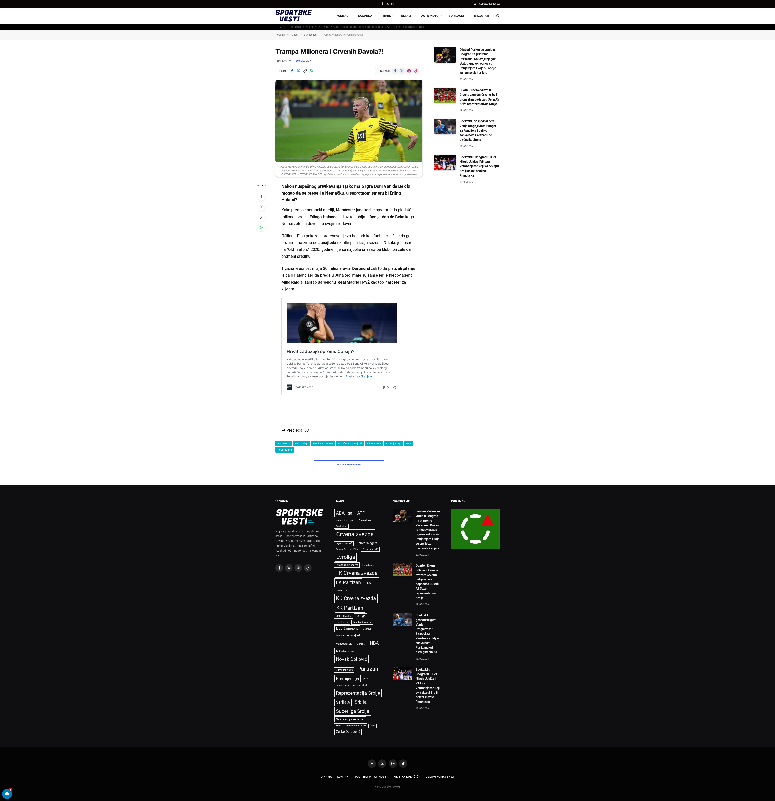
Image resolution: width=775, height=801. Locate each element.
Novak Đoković (351, 659)
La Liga (361, 616)
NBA (374, 643)
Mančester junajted (350, 443)
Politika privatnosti (371, 776)
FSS (368, 583)
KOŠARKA (365, 16)
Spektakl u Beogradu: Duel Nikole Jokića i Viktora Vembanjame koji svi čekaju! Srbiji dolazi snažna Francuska (479, 166)
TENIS (386, 16)
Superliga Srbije (352, 711)
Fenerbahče (368, 565)
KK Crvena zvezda (356, 598)
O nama (326, 776)
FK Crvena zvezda (357, 573)
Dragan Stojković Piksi (347, 549)
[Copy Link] (305, 71)
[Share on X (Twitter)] (298, 71)
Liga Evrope (342, 622)
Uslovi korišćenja (440, 776)
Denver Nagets (366, 543)
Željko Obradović (348, 732)
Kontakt (343, 776)
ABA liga (344, 513)
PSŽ (408, 443)
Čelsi (372, 725)
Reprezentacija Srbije (358, 693)
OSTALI (406, 16)
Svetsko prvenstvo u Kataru (351, 725)
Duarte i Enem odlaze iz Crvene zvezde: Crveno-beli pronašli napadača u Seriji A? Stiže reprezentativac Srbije (357, 26)
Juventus (342, 590)
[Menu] (278, 4)
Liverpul (367, 629)
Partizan (367, 669)
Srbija (361, 702)
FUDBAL (342, 16)
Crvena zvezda (355, 534)
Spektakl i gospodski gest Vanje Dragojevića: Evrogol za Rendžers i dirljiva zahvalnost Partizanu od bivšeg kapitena (478, 130)
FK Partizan (348, 582)
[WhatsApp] (261, 227)
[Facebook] (261, 197)
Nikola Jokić (345, 651)
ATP (361, 513)
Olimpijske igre (344, 669)
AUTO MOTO (429, 16)
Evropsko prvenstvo (347, 564)
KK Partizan (349, 608)
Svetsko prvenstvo (350, 719)
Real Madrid (285, 449)
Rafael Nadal (342, 685)
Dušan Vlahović (370, 549)
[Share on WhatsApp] (311, 71)
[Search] (475, 4)
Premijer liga (393, 443)
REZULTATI (481, 16)
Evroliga (345, 557)
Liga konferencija (362, 622)
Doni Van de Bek (323, 443)
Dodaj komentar (349, 464)
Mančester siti (344, 643)
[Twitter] (261, 207)
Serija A (343, 702)
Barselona (284, 443)
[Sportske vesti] (293, 16)
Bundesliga (303, 61)
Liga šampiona (347, 628)
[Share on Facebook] (292, 71)
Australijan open (345, 520)
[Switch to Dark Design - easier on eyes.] (497, 15)
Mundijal (361, 644)
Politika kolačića (407, 776)
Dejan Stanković (344, 543)
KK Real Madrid (343, 616)
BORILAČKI (456, 16)
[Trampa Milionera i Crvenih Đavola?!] (348, 121)
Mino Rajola (374, 443)
